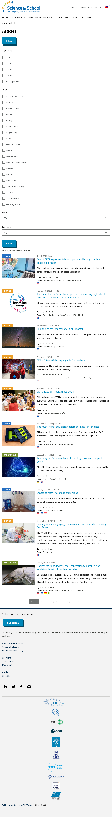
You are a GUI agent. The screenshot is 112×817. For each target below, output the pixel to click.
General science (13, 144)
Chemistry (11, 114)
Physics (9, 168)
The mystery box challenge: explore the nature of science (68, 427)
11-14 (9, 63)
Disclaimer (7, 664)
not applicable (12, 81)
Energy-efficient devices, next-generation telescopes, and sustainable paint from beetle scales (68, 567)
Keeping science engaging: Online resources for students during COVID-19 (71, 525)
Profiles (10, 174)
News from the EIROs (16, 162)
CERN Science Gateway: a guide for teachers (61, 360)
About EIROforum (10, 646)
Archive (5, 672)
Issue (4, 212)
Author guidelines (10, 23)
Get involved (86, 17)
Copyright (6, 657)
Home (5, 17)
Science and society (15, 186)
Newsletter (86, 7)
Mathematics (12, 156)
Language (6, 227)
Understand (48, 17)
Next (79, 601)
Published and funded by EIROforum (17, 805)
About (75, 17)
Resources (11, 180)
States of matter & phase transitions (57, 493)
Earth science (12, 126)
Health (9, 150)
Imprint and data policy (12, 650)
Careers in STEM (13, 108)
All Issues (28, 17)
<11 (8, 57)
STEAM (9, 192)
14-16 (9, 69)
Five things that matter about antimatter (60, 329)
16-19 (9, 75)
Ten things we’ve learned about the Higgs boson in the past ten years (71, 459)
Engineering (11, 132)
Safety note (8, 661)
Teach (59, 17)
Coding (9, 120)
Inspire (38, 17)
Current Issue (16, 17)
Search (98, 7)
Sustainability (12, 198)
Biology (9, 102)
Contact (75, 7)
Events (67, 17)
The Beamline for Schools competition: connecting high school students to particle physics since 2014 (71, 295)
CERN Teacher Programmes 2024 (55, 391)
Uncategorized (13, 204)
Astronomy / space (15, 96)
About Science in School (13, 643)
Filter (9, 41)
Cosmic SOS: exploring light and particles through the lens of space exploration (70, 261)
